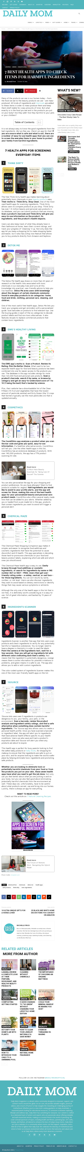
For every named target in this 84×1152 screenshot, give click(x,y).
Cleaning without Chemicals (25, 974)
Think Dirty (15, 163)
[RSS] (14, 1)
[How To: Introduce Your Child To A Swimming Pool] (10, 1045)
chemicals (40, 103)
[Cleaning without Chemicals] (28, 964)
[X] (18, 1)
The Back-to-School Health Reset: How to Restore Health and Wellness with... (74, 161)
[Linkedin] (24, 897)
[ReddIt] (29, 897)
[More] (40, 91)
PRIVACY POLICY (14, 7)
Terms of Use (50, 1146)
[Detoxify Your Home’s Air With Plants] (10, 1022)
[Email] (34, 897)
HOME (66, 22)
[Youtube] (22, 1)
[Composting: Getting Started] (10, 994)
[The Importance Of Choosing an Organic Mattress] (46, 964)
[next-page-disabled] (6, 1064)
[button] (79, 14)
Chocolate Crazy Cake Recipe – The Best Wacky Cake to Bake (69, 117)
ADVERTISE (39, 4)
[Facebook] (3, 1)
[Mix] (44, 897)
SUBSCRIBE (48, 4)
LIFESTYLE (39, 22)
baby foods (31, 750)
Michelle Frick (11, 81)
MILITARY (5, 4)
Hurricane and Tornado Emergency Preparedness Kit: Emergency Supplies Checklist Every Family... (74, 143)
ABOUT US (31, 4)
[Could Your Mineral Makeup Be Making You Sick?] (46, 994)
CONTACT (5, 7)
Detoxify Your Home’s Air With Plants (9, 1032)
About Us (20, 1146)
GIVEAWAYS (22, 4)
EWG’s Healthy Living (22, 329)
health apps (39, 885)
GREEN (17, 29)
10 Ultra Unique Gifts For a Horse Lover (13, 911)
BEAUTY (6, 969)
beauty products (40, 199)
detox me (30, 885)
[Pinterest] (11, 1)
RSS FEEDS (65, 4)
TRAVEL (73, 22)
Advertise (28, 1146)
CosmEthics (15, 407)
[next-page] (62, 175)
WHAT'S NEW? (69, 90)
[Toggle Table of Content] (37, 122)
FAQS (72, 4)
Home (3, 29)
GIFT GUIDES (13, 4)
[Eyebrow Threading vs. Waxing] (46, 1022)
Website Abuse (61, 1146)
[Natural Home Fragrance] (28, 1045)
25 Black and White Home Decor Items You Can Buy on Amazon (42, 912)
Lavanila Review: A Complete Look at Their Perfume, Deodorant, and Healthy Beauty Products (10, 979)
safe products (7, 887)
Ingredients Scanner (22, 606)
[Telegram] (39, 897)
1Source (13, 682)
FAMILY (30, 22)
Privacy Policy (39, 1146)
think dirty (16, 887)
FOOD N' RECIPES (66, 110)
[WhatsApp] (19, 897)
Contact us (72, 1146)
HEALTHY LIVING (22, 67)
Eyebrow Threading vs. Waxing (44, 1032)
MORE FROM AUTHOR (20, 954)
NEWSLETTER (56, 4)
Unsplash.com (15, 875)
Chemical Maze (17, 516)
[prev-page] (3, 1064)
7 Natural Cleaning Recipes (39, 796)
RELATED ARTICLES (17, 949)
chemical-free (12, 885)
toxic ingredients (27, 887)
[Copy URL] (49, 897)
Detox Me (14, 245)
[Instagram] (7, 1)
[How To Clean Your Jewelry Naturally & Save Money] (28, 1022)
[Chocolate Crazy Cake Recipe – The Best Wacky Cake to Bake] (70, 103)
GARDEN (6, 998)
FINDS (47, 22)
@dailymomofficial (55, 1078)
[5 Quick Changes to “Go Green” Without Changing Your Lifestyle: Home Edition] (28, 994)
